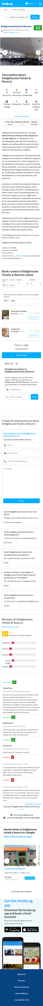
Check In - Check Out (8, 280)
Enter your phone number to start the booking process (21, 296)
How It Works (21, 993)
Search (35, 17)
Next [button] (38, 52)
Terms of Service (21, 987)
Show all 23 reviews (33, 804)
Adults (19, 280)
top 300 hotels (18, 256)
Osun (17, 32)
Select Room (34, 318)
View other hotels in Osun (18, 836)
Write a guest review (10, 627)
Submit (21, 501)
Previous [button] (4, 52)
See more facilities (21, 116)
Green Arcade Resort (15, 868)
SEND (34, 397)
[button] (36, 861)
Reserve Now (21, 355)
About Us (21, 974)
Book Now (29, 878)
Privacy (21, 980)
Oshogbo (11, 32)
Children (32, 280)
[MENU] (40, 4)
